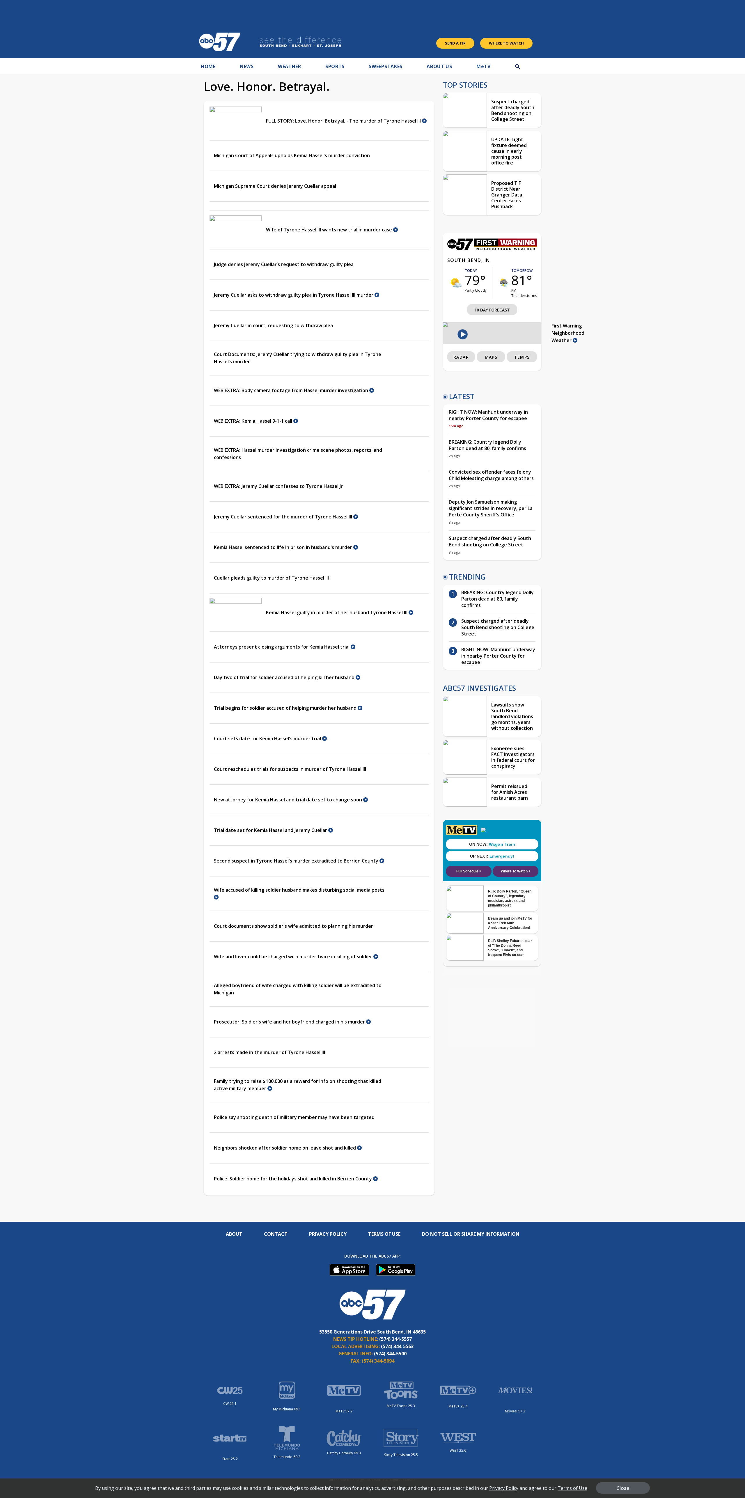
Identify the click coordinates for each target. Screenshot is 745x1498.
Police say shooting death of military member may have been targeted (294, 1117)
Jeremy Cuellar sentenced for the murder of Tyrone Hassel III (283, 517)
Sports (335, 66)
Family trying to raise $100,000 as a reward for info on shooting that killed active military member (297, 1085)
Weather (289, 66)
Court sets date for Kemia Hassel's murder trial (268, 738)
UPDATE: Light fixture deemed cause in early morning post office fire (509, 151)
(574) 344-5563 (397, 1346)
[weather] (456, 282)
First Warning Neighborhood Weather (567, 333)
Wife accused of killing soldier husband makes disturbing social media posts (299, 890)
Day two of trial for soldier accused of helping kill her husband (285, 677)
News (247, 66)
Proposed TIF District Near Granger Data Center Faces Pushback (506, 195)
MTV (483, 66)
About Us (439, 66)
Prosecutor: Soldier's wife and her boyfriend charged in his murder (290, 1022)
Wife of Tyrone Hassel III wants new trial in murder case (329, 229)
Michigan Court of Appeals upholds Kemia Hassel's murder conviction (292, 155)
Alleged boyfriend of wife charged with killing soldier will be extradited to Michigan (298, 989)
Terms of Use (384, 1234)
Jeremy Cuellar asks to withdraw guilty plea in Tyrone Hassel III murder (294, 295)
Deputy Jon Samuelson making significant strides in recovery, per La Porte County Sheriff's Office (491, 508)
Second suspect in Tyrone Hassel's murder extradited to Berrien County (296, 861)
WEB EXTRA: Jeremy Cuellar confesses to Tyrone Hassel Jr (278, 486)
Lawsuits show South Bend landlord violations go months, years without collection (512, 716)
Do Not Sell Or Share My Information (470, 1234)
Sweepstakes (385, 66)
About (234, 1234)
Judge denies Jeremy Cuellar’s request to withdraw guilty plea (284, 264)
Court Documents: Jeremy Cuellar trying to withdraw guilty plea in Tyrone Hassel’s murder (297, 358)
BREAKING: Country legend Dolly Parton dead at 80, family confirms (487, 445)
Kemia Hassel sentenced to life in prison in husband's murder (283, 547)
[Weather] (492, 248)
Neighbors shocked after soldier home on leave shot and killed (285, 1148)
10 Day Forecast (492, 310)
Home (208, 66)
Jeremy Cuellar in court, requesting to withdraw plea (273, 325)
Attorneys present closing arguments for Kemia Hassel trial (282, 647)
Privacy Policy (328, 1234)
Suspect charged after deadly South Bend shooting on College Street (512, 110)
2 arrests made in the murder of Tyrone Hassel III (269, 1052)
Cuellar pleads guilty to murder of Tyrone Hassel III (271, 578)
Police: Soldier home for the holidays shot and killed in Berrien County (293, 1178)
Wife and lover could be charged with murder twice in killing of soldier (293, 956)
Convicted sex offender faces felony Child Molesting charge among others (491, 475)
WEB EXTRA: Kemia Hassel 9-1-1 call (253, 421)
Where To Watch (506, 43)
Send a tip (455, 43)
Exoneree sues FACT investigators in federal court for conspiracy (513, 757)
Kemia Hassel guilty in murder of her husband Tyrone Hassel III (337, 612)
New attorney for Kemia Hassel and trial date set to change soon (288, 799)
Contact (276, 1234)
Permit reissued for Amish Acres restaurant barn (509, 792)
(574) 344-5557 (395, 1339)
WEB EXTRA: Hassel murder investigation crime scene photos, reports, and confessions (298, 454)
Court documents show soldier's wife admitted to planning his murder (293, 926)
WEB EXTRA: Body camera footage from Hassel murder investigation (291, 390)
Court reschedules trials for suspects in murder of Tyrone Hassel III (290, 769)
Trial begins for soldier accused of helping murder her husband (286, 708)
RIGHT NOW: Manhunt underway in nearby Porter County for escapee (488, 415)
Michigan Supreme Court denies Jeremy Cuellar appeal (275, 186)
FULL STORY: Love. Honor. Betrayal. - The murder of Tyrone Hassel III (344, 121)
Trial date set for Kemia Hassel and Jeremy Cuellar (271, 830)
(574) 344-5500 (390, 1353)
